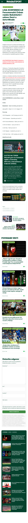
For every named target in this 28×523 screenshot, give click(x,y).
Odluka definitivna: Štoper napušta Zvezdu (18, 475)
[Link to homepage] (14, 2)
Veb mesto (4, 400)
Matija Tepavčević (9, 22)
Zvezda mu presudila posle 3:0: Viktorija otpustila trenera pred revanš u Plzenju (12, 319)
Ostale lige (19, 301)
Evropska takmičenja (8, 7)
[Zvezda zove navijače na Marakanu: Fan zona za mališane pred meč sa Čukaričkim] (6, 508)
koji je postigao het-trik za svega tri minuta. (15, 77)
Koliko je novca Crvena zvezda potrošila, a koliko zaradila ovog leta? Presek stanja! (18, 500)
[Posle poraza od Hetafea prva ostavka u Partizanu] (6, 446)
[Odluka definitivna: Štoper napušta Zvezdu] (6, 477)
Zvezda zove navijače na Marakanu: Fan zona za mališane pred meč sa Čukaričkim (17, 507)
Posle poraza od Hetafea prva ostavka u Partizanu (18, 444)
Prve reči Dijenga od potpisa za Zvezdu (18, 483)
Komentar (5, 366)
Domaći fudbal (7, 328)
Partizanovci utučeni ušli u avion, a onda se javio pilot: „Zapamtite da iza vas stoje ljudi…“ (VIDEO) (17, 468)
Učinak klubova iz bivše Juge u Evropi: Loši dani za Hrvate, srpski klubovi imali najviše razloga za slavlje (13, 290)
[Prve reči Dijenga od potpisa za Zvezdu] (6, 485)
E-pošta (4, 393)
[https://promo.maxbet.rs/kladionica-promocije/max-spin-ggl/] (14, 197)
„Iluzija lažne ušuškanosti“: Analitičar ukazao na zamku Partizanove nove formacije (11, 346)
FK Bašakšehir (6, 208)
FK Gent (12, 208)
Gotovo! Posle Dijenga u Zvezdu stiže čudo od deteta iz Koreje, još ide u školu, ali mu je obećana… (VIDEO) (18, 461)
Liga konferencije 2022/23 (8, 210)
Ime (3, 386)
